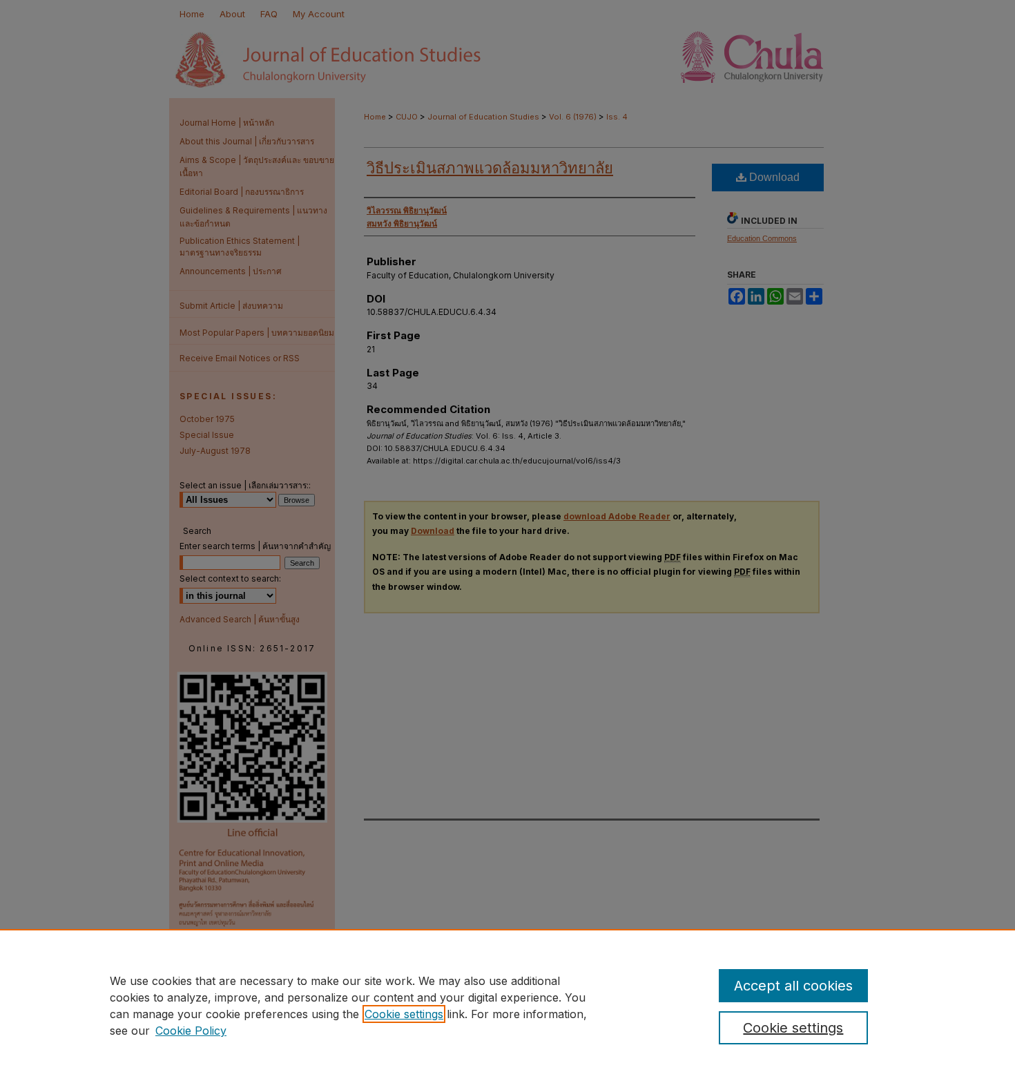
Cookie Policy (190, 1030)
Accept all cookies (793, 985)
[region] (507, 1005)
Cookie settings (404, 1014)
